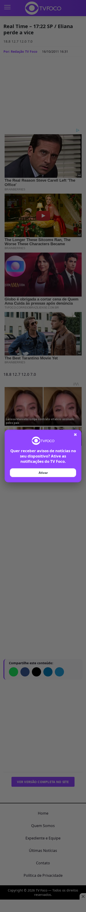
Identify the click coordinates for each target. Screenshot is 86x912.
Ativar (43, 473)
